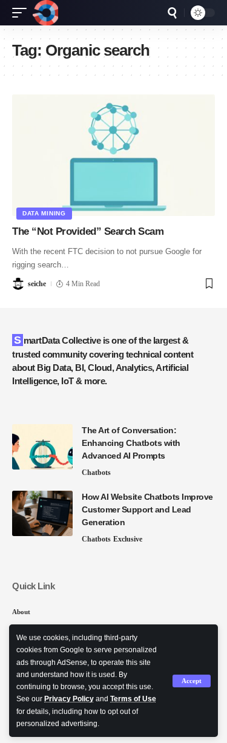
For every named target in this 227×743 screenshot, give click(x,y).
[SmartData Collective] (45, 12)
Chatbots (96, 472)
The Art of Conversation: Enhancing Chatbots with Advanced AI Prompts (131, 442)
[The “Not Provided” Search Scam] (113, 155)
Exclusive (127, 539)
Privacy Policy (69, 699)
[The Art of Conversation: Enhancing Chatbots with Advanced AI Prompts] (42, 447)
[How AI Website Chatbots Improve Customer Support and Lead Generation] (42, 513)
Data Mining (44, 213)
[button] (192, 681)
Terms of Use (133, 699)
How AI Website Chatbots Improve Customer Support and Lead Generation (147, 509)
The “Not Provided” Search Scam (87, 231)
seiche (37, 284)
